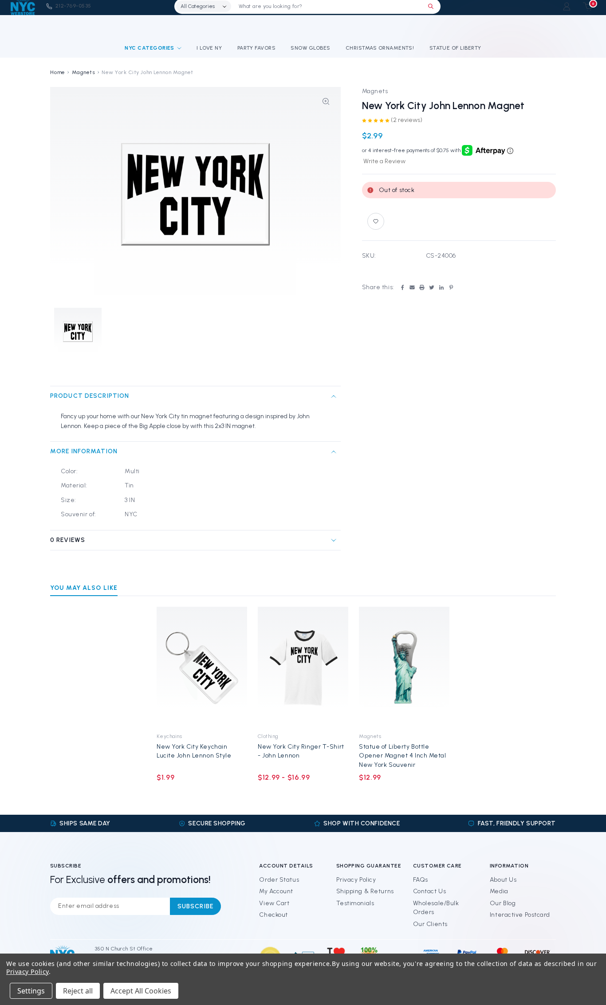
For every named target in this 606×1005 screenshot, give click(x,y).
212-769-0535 (73, 6)
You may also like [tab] (84, 588)
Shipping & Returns (365, 891)
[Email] (412, 287)
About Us (503, 879)
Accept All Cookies (140, 991)
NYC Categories (149, 48)
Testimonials (355, 903)
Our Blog (502, 903)
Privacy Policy (356, 879)
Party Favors (256, 48)
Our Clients (430, 924)
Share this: (378, 287)
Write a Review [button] (384, 161)
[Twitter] (431, 287)
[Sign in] (566, 6)
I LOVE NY (209, 48)
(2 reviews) (406, 120)
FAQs (420, 879)
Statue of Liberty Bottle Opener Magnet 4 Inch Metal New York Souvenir (402, 756)
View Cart (274, 903)
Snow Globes (310, 48)
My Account (276, 891)
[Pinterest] (451, 287)
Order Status (279, 879)
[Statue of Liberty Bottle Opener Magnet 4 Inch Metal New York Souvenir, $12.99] (404, 667)
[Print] (422, 287)
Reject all (78, 991)
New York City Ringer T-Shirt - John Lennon (301, 751)
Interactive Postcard (520, 915)
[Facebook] (402, 287)
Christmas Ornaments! (380, 48)
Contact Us (429, 891)
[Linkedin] (441, 287)
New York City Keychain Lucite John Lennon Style (194, 751)
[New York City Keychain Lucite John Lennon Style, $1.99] (202, 667)
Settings (31, 991)
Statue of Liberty (455, 48)
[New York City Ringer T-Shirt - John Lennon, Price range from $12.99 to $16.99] (303, 667)
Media (499, 891)
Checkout (273, 915)
